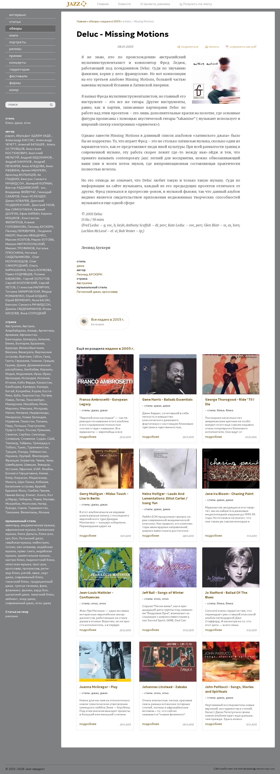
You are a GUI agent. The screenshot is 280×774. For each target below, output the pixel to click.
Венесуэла (25, 352)
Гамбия (33, 490)
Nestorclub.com (266, 768)
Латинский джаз (31, 538)
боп (14, 538)
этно (27, 123)
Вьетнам (25, 356)
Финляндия (40, 456)
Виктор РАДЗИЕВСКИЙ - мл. (25, 187)
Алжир (32, 330)
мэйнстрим (41, 542)
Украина (11, 456)
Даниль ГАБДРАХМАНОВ (23, 309)
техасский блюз (17, 581)
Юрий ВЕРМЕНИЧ (17, 300)
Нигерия (22, 413)
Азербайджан (15, 330)
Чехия (40, 460)
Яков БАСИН (41, 300)
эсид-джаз (27, 599)
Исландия (29, 378)
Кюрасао (21, 478)
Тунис (21, 447)
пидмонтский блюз (40, 560)
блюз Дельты (27, 534)
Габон (37, 356)
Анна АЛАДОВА (33, 166)
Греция (48, 361)
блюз (9, 123)
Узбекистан (37, 452)
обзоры (94, 21)
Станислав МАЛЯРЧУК (33, 287)
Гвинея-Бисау (14, 495)
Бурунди (11, 348)
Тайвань (25, 443)
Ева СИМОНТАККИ (18, 209)
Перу (9, 426)
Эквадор (43, 464)
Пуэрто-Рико (14, 430)
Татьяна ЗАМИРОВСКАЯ (22, 291)
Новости (124, 4)
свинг (36, 573)
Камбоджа (13, 387)
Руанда (10, 508)
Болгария (22, 343)
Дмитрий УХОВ (43, 205)
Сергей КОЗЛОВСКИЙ (21, 283)
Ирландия (12, 378)
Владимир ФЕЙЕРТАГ (20, 192)
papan (9, 136)
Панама (41, 421)
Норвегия (12, 421)
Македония (13, 404)
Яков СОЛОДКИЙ (33, 313)
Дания (21, 365)
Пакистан (27, 421)
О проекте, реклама (155, 4)
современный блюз (29, 577)
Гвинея (44, 490)
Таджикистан (38, 508)
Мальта (10, 482)
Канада (42, 387)
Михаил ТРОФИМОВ (20, 248)
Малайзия (30, 404)
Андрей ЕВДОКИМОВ (37, 157)
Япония (44, 512)
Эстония (11, 469)
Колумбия (23, 391)
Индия (10, 374)
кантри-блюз (15, 560)
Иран (46, 374)
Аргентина (46, 330)
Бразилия (37, 343)
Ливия (37, 499)
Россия (31, 430)
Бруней (40, 486)
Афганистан (28, 335)
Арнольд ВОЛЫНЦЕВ (20, 175)
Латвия (46, 395)
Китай (9, 391)
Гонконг (36, 361)
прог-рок (39, 564)
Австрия (28, 326)
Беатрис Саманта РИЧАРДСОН (27, 304)
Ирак (37, 374)
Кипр (9, 478)
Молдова (40, 408)
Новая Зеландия (34, 417)
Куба (17, 395)
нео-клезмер (26, 547)
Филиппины (28, 512)
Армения (11, 335)
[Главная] (77, 4)
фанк (43, 586)
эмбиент (11, 599)
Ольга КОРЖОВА (39, 270)
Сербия (24, 434)
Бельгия (43, 339)
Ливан (9, 400)
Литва (20, 400)
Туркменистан (37, 447)
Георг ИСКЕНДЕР (33, 196)
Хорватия (27, 460)
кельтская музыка (18, 564)
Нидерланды (38, 413)
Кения (43, 473)
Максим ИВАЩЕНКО (31, 235)
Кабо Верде (26, 382)
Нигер (42, 503)
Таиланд (11, 443)
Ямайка (47, 469)
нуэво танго (26, 551)
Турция (10, 452)
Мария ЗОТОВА (42, 239)
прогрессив (31, 568)
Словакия (12, 438)
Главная (103, 4)
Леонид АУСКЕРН (40, 227)
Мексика (26, 408)
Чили (49, 460)
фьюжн (27, 590)
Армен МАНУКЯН (33, 170)
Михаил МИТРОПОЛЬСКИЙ (25, 244)
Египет (31, 495)
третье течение (26, 586)
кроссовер (13, 568)
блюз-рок (46, 534)
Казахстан (44, 382)
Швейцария (14, 464)
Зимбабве (31, 369)
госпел (10, 547)
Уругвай (24, 456)
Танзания (12, 512)
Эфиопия (25, 469)
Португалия (36, 426)
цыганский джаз (17, 594)
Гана (46, 356)
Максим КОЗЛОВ (17, 239)
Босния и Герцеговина (21, 473)
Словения (28, 438)
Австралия (13, 326)
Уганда (23, 452)
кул (7, 538)
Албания (42, 482)
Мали (43, 404)
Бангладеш (13, 339)
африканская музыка (20, 529)
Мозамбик (12, 503)
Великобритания (31, 348)
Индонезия (24, 374)
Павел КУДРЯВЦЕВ (18, 274)
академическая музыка (37, 525)
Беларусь (30, 339)
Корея (36, 391)
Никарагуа (13, 417)
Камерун (29, 387)
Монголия (29, 503)
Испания (43, 378)
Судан (41, 438)
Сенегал (11, 434)
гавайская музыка (18, 542)
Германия (22, 361)
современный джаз (19, 603)
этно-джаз (43, 603)
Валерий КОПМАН (39, 183)
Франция (12, 460)
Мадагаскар (38, 478)
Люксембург (35, 400)
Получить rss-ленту (197, 4)
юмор (14, 90)
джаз (18, 123)
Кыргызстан (31, 395)
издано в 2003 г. (111, 21)
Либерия (25, 499)
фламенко (12, 590)
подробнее (87, 437)
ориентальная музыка (34, 555)
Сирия (22, 508)
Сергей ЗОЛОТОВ (36, 278)
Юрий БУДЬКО (36, 296)
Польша (20, 426)
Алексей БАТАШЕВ (31, 144)
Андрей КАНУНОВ (18, 161)
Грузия (10, 365)
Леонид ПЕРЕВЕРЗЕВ (20, 231)
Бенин (9, 343)
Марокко (11, 408)
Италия (10, 382)
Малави (48, 499)
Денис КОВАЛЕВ (17, 201)
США (50, 438)
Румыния (43, 430)
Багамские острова (19, 486)
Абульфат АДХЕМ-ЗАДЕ (34, 136)
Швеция (30, 464)
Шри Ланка (26, 482)
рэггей (25, 573)
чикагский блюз (42, 594)
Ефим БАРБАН (29, 213)
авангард (12, 525)
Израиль (46, 369)
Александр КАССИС (19, 140)
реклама (11, 616)
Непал (9, 413)
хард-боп (41, 590)
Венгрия (11, 352)
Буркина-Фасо (15, 490)
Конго (41, 495)
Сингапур (38, 434)
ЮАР (36, 469)
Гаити (9, 361)
